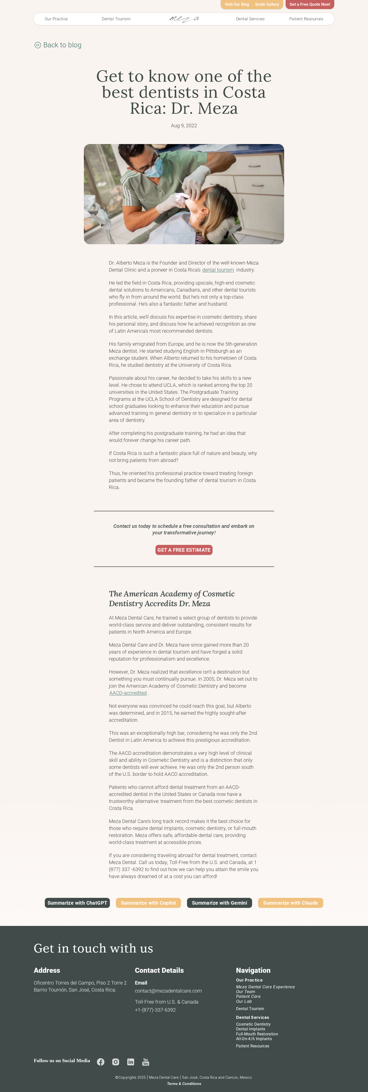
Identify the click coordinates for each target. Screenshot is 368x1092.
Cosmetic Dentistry (253, 1024)
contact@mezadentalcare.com (168, 991)
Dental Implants (250, 1029)
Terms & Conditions (184, 1083)
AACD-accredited (128, 693)
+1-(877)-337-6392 (155, 1010)
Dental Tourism (250, 1008)
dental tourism (218, 270)
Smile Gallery (267, 4)
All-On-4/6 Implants (254, 1038)
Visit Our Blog (237, 4)
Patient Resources (252, 1046)
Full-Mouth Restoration (257, 1034)
